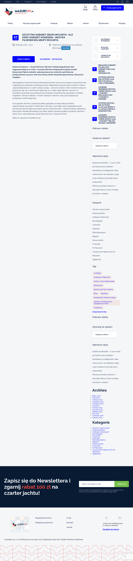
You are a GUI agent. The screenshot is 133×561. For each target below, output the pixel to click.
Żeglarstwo (96, 259)
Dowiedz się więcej (111, 529)
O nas (68, 518)
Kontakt (53, 1)
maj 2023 (95, 406)
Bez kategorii (97, 221)
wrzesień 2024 (97, 402)
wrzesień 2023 (97, 404)
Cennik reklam (41, 1)
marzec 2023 (97, 408)
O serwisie (7, 1)
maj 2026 (96, 398)
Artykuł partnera (98, 213)
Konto (95, 10)
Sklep (85, 10)
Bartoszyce (98, 285)
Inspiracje (96, 229)
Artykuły (122, 23)
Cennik (69, 527)
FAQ (17, 1)
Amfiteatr (97, 273)
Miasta (70, 23)
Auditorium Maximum (102, 277)
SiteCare (79, 539)
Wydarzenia (104, 23)
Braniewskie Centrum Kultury (105, 298)
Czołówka (96, 225)
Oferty (10, 23)
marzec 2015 (97, 418)
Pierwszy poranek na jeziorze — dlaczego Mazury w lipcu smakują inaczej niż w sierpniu (105, 190)
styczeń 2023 (97, 410)
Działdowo (98, 308)
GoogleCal (57, 59)
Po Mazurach (97, 248)
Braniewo (104, 294)
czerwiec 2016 (97, 416)
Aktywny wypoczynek (32, 23)
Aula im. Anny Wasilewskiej (104, 281)
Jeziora (86, 23)
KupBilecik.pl (34, 118)
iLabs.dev (56, 539)
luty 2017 (95, 414)
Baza (96, 294)
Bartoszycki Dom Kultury (103, 289)
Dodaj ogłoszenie (114, 8)
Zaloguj (66, 48)
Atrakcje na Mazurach (100, 217)
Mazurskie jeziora (98, 232)
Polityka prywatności (44, 523)
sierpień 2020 (97, 412)
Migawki (95, 236)
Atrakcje (53, 23)
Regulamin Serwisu (43, 518)
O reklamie (27, 1)
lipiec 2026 (96, 396)
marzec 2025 (97, 400)
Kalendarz (45, 59)
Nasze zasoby (97, 240)
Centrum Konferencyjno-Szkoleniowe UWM (103, 303)
